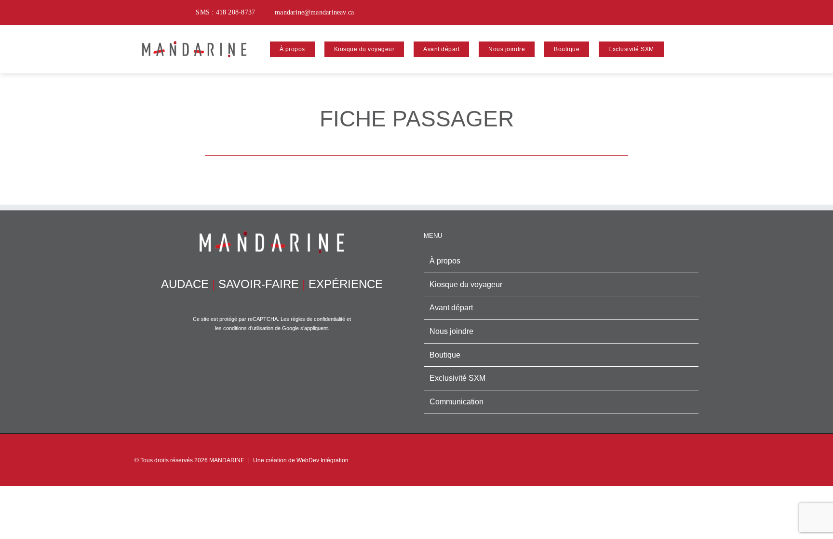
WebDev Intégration (322, 460)
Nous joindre (451, 331)
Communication (457, 402)
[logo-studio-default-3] (194, 38)
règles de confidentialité (318, 319)
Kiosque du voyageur (466, 284)
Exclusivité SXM (457, 378)
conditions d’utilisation (248, 328)
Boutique (445, 355)
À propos (445, 261)
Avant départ (451, 308)
